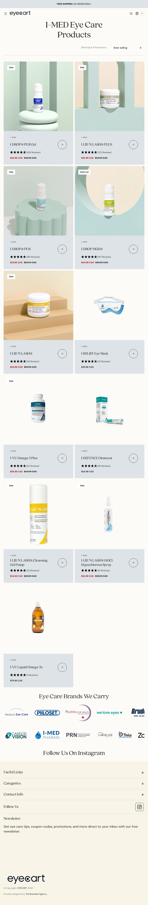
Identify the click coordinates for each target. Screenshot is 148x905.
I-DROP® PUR (20, 249)
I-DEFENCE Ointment (96, 458)
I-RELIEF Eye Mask (94, 354)
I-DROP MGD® (92, 249)
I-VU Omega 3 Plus (23, 458)
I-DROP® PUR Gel (23, 144)
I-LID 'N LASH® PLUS (96, 144)
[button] (6, 14)
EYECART (22, 888)
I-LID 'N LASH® (21, 354)
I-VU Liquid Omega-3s (26, 667)
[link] (38, 96)
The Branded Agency (36, 894)
